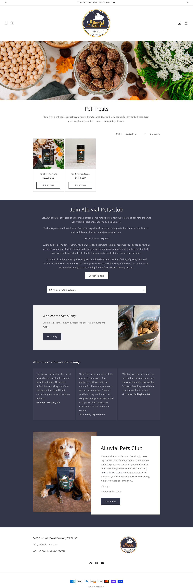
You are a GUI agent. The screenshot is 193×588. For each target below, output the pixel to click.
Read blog (52, 336)
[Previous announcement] (5, 2)
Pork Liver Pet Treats (48, 174)
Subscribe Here (96, 275)
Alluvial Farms (99, 587)
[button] (6, 23)
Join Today (110, 501)
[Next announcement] (187, 2)
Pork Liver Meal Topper (80, 174)
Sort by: (119, 134)
